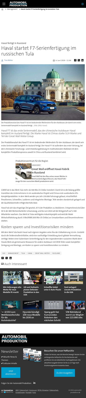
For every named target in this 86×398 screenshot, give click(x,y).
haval (30, 253)
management (13, 253)
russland (56, 253)
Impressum (33, 390)
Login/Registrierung (83, 4)
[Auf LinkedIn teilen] (83, 60)
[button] (2, 312)
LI (35, 383)
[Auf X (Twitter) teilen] (79, 60)
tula (23, 253)
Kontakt (28, 392)
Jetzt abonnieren (10, 372)
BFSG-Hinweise (43, 390)
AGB (17, 390)
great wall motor (42, 253)
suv (3, 253)
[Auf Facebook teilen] (75, 60)
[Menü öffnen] (4, 4)
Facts (34, 392)
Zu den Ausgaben (64, 372)
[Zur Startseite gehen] (18, 4)
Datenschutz (24, 390)
